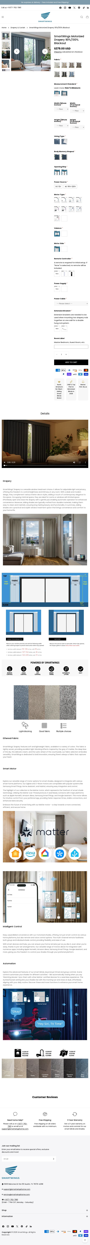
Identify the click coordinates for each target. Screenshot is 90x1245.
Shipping (58, 52)
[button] (87, 17)
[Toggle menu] (2, 17)
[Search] (81, 17)
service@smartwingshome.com (17, 1194)
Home (4, 28)
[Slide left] (17, 51)
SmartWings (23, 1232)
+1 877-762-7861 (14, 7)
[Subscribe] (53, 1158)
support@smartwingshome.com (15, 1129)
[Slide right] (45, 51)
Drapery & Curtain (18, 28)
